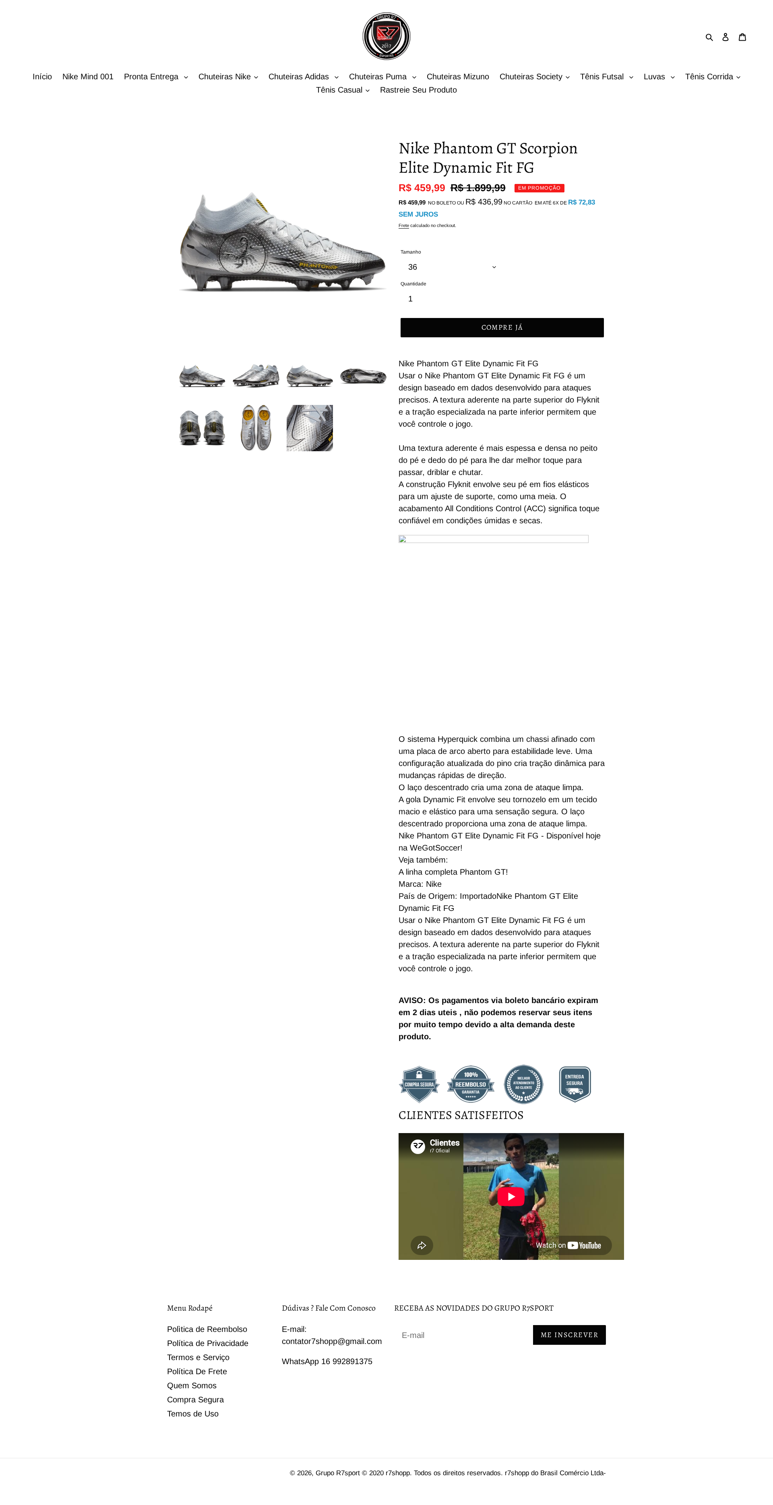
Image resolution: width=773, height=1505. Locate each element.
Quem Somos (192, 1385)
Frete (404, 225)
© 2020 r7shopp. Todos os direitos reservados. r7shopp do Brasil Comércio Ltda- (484, 1473)
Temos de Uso (193, 1413)
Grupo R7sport (339, 1473)
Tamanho (411, 252)
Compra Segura (195, 1399)
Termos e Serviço (198, 1357)
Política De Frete (197, 1371)
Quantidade (413, 284)
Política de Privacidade (207, 1343)
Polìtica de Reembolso (207, 1329)
